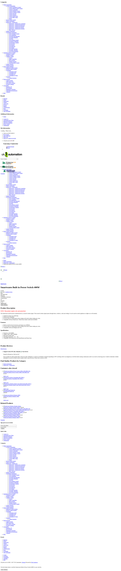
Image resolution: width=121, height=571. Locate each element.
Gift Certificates (6, 135)
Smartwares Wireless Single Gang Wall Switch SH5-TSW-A (16, 385)
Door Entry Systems (10, 83)
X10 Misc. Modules (13, 50)
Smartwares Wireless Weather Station (11, 407)
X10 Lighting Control (14, 40)
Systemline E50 (12, 73)
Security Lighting (10, 84)
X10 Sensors (12, 45)
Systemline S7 (12, 74)
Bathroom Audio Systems (12, 68)
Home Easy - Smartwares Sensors (16, 27)
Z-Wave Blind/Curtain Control (15, 8)
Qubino (5, 102)
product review (8, 292)
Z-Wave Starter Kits (13, 16)
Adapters (8, 92)
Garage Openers (9, 64)
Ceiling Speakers (12, 78)
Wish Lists (5, 137)
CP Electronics (6, 107)
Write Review (4, 348)
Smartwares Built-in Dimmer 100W (11, 396)
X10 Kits (11, 38)
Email (2, 427)
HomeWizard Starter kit (8, 391)
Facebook (5, 556)
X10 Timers (11, 47)
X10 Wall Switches (13, 49)
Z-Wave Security (12, 13)
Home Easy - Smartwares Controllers (17, 23)
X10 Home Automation (11, 32)
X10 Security (12, 44)
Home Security (6, 79)
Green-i (10, 57)
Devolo (5, 105)
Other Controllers (13, 59)
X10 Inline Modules (13, 37)
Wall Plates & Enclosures (11, 90)
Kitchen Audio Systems (11, 69)
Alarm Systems (9, 80)
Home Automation (7, 4)
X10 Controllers (12, 35)
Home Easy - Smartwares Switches (17, 28)
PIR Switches (12, 60)
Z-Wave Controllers (13, 9)
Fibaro (10, 18)
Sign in (5, 138)
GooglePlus (6, 557)
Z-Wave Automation (10, 6)
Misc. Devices (12, 30)
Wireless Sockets (12, 61)
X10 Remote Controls (14, 42)
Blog (4, 93)
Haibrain (5, 98)
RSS (4, 560)
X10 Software (12, 46)
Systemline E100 (12, 71)
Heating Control (9, 55)
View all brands (6, 111)
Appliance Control (10, 54)
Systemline (8, 70)
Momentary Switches (11, 89)
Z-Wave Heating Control (14, 11)
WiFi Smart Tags (10, 81)
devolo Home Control (11, 19)
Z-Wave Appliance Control (15, 7)
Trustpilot (3, 173)
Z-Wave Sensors (12, 14)
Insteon (5, 106)
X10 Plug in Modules (13, 41)
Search (2, 159)
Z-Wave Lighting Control (14, 12)
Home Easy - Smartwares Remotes (16, 26)
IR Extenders (9, 88)
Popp (4, 108)
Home (4, 116)
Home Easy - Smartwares (11, 22)
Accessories (6, 85)
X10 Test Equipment (13, 51)
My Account (6, 134)
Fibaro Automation (10, 21)
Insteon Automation (10, 31)
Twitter (5, 555)
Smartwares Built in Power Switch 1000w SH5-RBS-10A (16, 372)
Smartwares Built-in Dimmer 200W (11, 415)
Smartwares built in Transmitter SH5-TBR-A (13, 378)
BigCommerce (34, 562)
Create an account (12, 138)
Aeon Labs (5, 103)
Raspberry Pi (9, 86)
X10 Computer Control (14, 33)
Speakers (8, 76)
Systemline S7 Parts (13, 75)
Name (2, 425)
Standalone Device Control (9, 52)
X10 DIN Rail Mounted (14, 36)
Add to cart (5, 376)
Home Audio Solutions (8, 66)
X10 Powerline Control (14, 62)
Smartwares (6, 101)
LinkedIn (5, 558)
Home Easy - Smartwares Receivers (17, 25)
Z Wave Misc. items (13, 17)
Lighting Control (10, 56)
